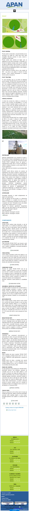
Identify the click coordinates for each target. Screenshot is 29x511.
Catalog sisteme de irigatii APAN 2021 (14, 407)
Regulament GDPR (6, 500)
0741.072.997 (17, 440)
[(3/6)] (10, 404)
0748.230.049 (17, 442)
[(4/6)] (13, 404)
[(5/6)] (16, 404)
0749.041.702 (17, 487)
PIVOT (4, 16)
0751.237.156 (17, 460)
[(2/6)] (7, 404)
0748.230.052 (17, 451)
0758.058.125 (17, 453)
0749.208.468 (17, 461)
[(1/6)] (4, 404)
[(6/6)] (19, 404)
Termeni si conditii (6, 493)
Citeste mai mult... (18, 508)
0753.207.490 (17, 489)
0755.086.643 (17, 468)
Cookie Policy (5, 498)
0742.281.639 (17, 470)
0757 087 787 (17, 479)
